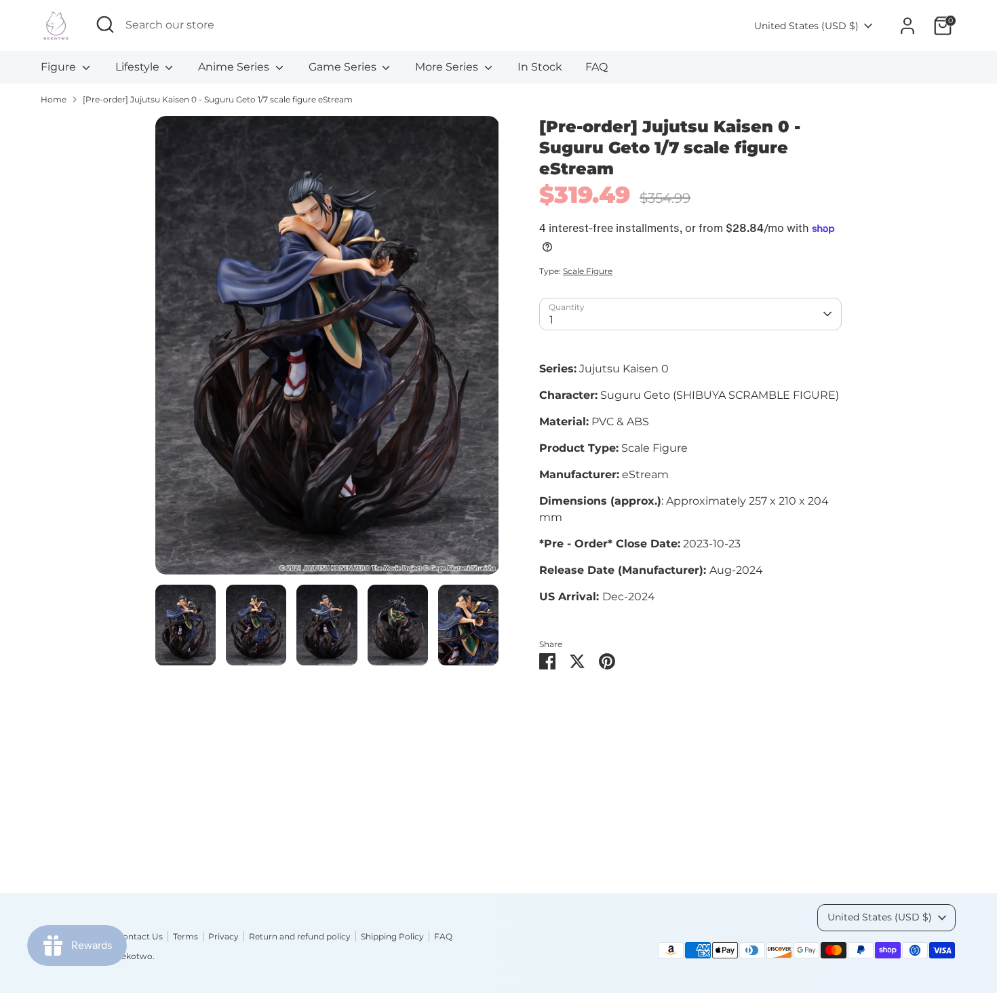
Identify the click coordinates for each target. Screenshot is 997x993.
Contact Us (140, 936)
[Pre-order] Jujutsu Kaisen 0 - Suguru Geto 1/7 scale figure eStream (218, 99)
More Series (448, 66)
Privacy (223, 936)
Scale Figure (587, 271)
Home (53, 99)
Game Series (344, 66)
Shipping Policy (392, 936)
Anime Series (235, 66)
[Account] (907, 25)
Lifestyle (138, 66)
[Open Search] (105, 24)
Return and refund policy (300, 936)
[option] (327, 350)
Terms (185, 936)
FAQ (596, 66)
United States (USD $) (806, 26)
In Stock (539, 66)
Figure (60, 66)
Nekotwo (134, 956)
